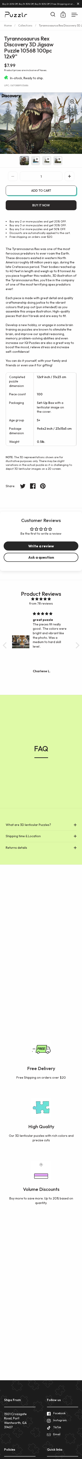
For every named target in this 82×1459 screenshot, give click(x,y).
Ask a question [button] (41, 557)
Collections (25, 25)
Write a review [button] (41, 546)
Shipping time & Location (23, 836)
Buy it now (41, 205)
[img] (41, 599)
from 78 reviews (41, 603)
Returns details (16, 848)
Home (8, 25)
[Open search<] (53, 14)
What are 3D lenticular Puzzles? (28, 825)
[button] (69, 176)
